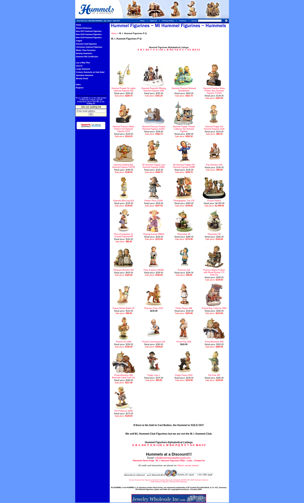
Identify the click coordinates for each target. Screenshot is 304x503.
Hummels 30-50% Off (181, 480)
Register (80, 88)
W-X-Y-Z (196, 50)
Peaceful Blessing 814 (123, 200)
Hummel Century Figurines (162, 480)
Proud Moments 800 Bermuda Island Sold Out (123, 376)
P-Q (176, 50)
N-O (171, 50)
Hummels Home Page (143, 460)
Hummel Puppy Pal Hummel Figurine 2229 (214, 127)
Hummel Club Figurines (86, 44)
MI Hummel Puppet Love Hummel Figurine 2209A (153, 166)
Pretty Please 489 (184, 308)
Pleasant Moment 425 (124, 270)
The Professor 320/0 (123, 411)
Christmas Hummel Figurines (89, 47)
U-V (189, 50)
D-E (147, 50)
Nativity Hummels (84, 53)
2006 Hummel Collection (159, 482)
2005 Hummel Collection (199, 480)
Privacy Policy (168, 21)
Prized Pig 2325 (184, 342)
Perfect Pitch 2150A (153, 200)
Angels (79, 41)
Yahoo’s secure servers (188, 465)
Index (78, 84)
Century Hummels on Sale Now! (90, 72)
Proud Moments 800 (214, 342)
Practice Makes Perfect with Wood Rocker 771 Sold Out (214, 272)
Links (189, 460)
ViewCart (182, 21)
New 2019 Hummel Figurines (89, 37)
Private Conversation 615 (153, 342)
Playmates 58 (183, 234)
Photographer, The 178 (184, 200)
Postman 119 (184, 270)
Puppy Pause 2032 (184, 375)
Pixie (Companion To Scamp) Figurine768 (123, 235)
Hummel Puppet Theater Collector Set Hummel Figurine (184, 128)
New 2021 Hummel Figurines (89, 31)
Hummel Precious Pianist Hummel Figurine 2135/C (153, 127)
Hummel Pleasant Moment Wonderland (184, 89)
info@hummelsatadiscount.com (172, 458)
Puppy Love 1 (153, 375)
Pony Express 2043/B (154, 270)
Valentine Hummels (84, 75)
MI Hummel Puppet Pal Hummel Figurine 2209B (184, 166)
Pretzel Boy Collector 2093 (214, 308)
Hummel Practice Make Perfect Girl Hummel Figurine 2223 (123, 128)
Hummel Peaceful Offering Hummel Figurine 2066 (154, 89)
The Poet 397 (214, 375)
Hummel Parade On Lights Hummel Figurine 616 (123, 89)
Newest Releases (84, 28)
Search (79, 66)
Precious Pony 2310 (153, 308)
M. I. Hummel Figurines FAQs (170, 460)
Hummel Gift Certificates (87, 57)
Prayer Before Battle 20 (123, 308)
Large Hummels (83, 69)
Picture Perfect (214, 200)
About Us (153, 21)
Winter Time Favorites (86, 50)
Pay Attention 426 (214, 165)
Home (142, 21)
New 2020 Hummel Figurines (89, 34)
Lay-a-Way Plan (83, 63)
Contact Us (199, 460)
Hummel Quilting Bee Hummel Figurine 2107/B (123, 166)
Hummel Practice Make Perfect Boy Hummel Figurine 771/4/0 (214, 90)
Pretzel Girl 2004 (123, 342)
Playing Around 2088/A (153, 234)
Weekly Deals (82, 78)
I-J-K (160, 50)
